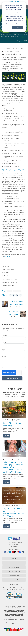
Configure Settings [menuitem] (21, 587)
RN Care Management (12, 489)
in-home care (13, 416)
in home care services (12, 499)
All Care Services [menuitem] (14, 567)
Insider (4, 489)
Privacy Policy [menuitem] (6, 587)
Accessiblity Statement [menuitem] (8, 589)
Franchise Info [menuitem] (14, 580)
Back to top (14, 584)
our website (7, 256)
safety (22, 492)
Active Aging (6, 496)
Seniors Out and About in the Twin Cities (12, 495)
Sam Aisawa (7, 48)
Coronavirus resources (14, 1)
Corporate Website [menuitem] (14, 571)
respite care (18, 492)
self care (6, 51)
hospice (19, 493)
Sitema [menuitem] (18, 590)
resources (18, 490)
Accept (17, 27)
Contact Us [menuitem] (14, 563)
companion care (14, 502)
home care (19, 496)
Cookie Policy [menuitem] (13, 587)
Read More (6, 435)
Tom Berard (8, 419)
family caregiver (7, 415)
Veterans (11, 498)
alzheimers (14, 453)
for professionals (14, 51)
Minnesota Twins (17, 501)
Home (22, 32)
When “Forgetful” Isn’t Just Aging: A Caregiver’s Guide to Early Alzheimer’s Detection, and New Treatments (13, 467)
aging (12, 415)
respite (23, 490)
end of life (14, 493)
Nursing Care (6, 492)
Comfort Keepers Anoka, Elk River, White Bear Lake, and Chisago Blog (14, 35)
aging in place (6, 416)
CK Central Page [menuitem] (12, 590)
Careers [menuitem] (14, 558)
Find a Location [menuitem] (14, 575)
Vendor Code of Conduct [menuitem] (19, 589)
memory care (19, 456)
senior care (13, 454)
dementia (8, 453)
